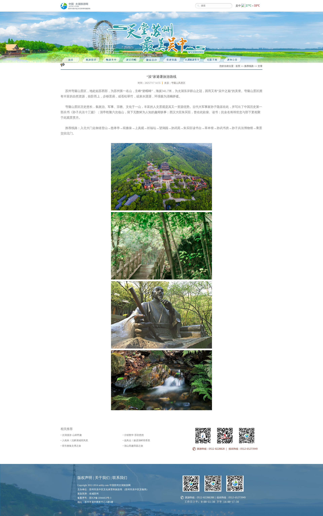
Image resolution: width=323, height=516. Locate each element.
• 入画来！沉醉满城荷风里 (74, 440)
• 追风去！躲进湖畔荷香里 (136, 440)
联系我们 (119, 478)
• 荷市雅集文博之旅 (71, 446)
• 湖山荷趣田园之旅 (133, 446)
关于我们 (102, 478)
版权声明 (84, 478)
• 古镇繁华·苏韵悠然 (133, 435)
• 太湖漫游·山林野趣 (71, 435)
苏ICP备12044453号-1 (100, 498)
